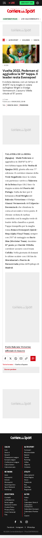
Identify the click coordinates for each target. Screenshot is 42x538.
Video (26, 498)
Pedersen (24, 105)
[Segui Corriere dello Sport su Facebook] (15, 521)
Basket (26, 455)
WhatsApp (31, 527)
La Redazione (9, 500)
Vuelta (36, 40)
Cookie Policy (9, 507)
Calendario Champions (28, 506)
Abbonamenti (29, 475)
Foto (26, 500)
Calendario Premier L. (31, 512)
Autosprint (8, 477)
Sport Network (10, 487)
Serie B (7, 455)
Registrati (27, 490)
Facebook (10, 527)
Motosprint (8, 482)
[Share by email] (21, 358)
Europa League (10, 460)
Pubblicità (27, 482)
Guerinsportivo (10, 485)
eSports (27, 465)
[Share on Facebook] (5, 358)
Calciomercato (10, 467)
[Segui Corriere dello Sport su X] (21, 521)
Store (26, 480)
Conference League (12, 462)
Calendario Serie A (31, 502)
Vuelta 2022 (12, 105)
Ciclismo (26, 40)
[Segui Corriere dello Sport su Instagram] (26, 521)
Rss (25, 485)
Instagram (19, 527)
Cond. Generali (10, 512)
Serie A (7, 453)
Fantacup (8, 490)
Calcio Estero (9, 465)
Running (27, 460)
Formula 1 (27, 450)
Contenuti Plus (10, 19)
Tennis (26, 457)
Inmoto (7, 480)
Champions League (12, 457)
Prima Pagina (28, 477)
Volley (26, 462)
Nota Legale (9, 502)
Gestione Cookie (11, 505)
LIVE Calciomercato (30, 19)
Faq (6, 515)
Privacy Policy (9, 510)
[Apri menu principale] (4, 3)
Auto (6, 475)
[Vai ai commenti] (33, 358)
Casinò (26, 516)
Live (13, 3)
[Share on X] (10, 358)
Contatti (8, 498)
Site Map (27, 487)
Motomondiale (29, 453)
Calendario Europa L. (31, 509)
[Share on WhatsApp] (15, 358)
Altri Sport (13, 40)
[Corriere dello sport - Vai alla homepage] (21, 11)
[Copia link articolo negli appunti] (26, 358)
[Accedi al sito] (37, 3)
